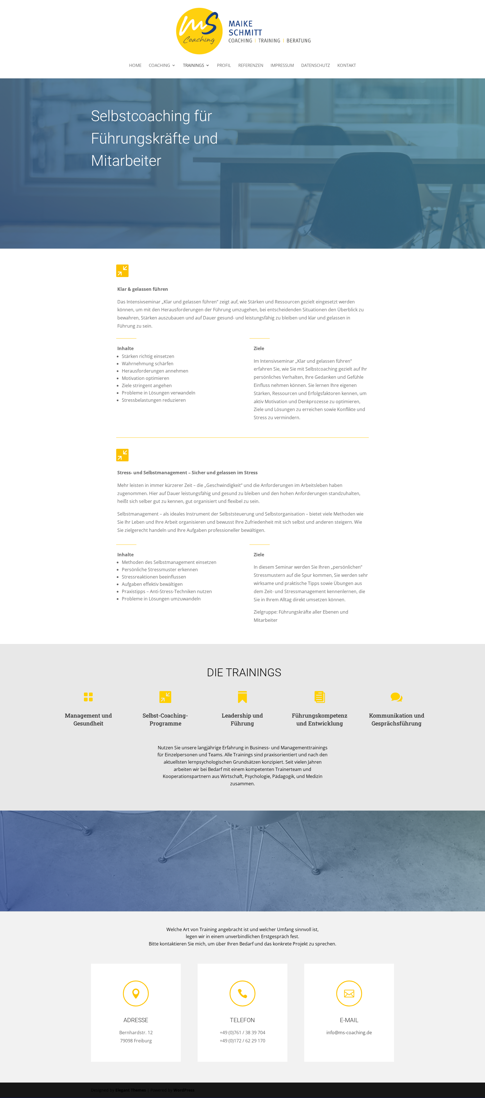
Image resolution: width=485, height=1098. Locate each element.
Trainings (193, 65)
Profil (224, 65)
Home (135, 65)
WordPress (184, 1090)
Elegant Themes (130, 1090)
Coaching (159, 65)
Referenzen (250, 65)
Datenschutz (315, 65)
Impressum (282, 65)
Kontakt (346, 65)
